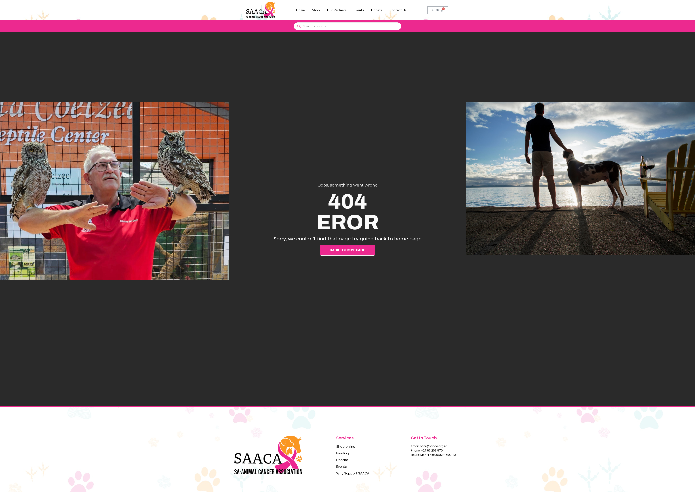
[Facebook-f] (413, 463)
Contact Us (398, 10)
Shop (316, 10)
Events (359, 10)
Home (300, 10)
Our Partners (337, 10)
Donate (376, 10)
